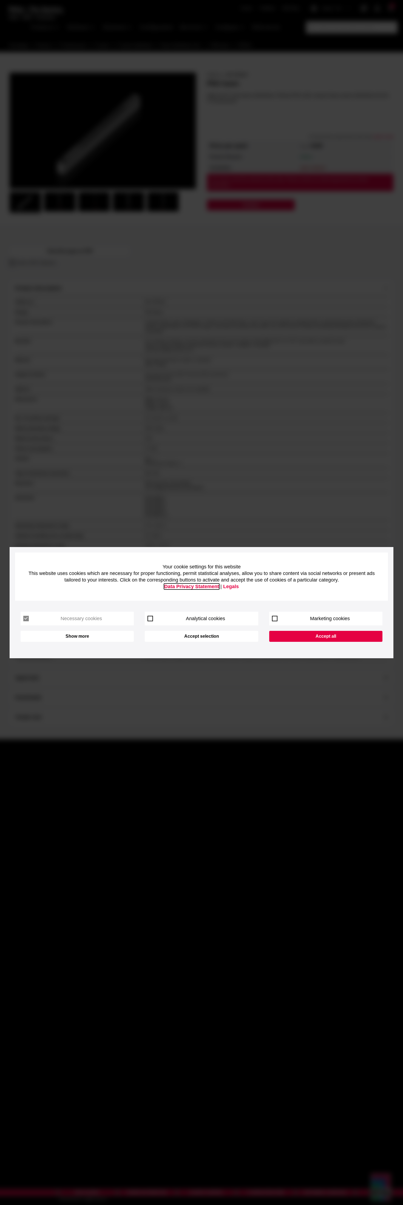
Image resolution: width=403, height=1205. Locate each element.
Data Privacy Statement (191, 586)
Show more (77, 636)
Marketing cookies (330, 618)
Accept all (326, 636)
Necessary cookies (81, 618)
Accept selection (201, 636)
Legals (231, 586)
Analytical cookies (205, 618)
